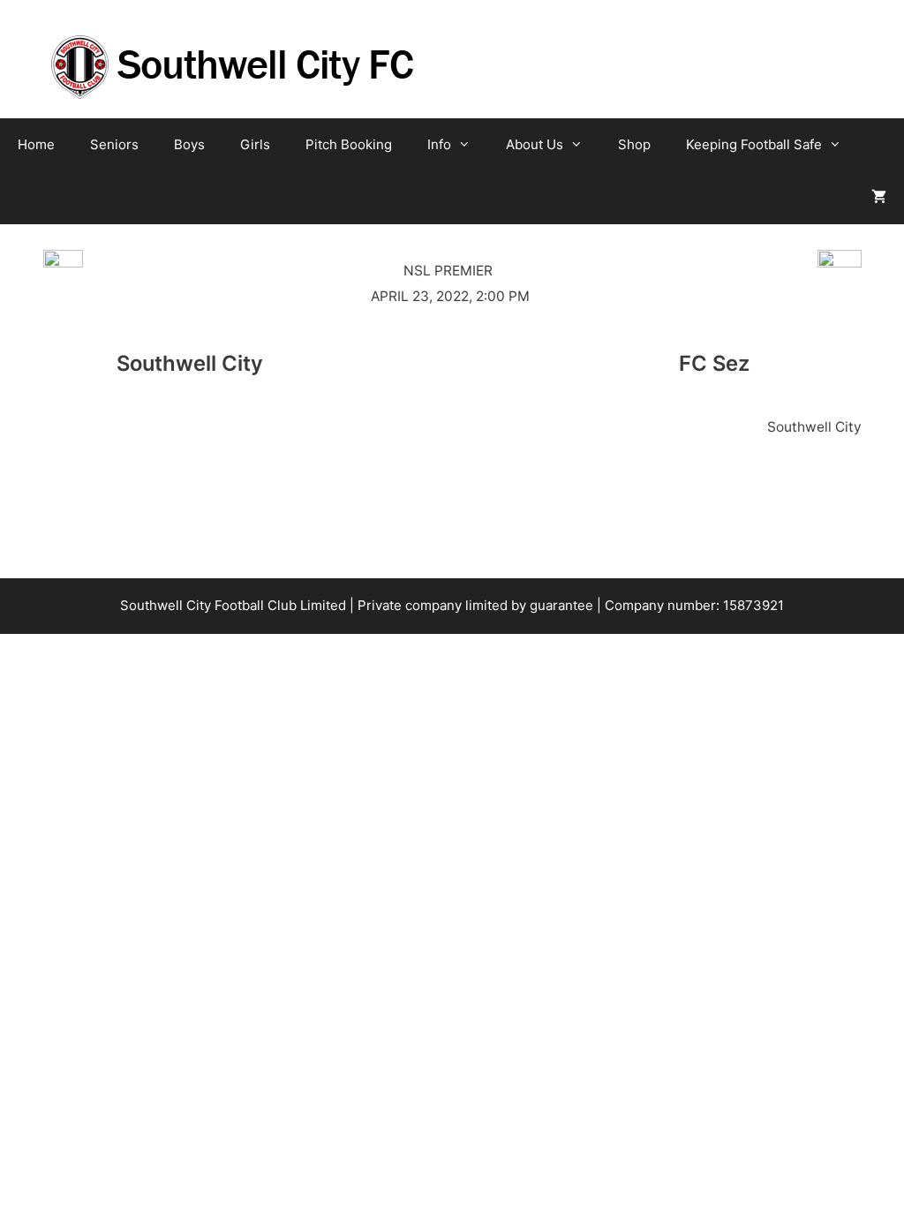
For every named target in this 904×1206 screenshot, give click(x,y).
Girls (255, 144)
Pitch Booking (348, 144)
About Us (534, 144)
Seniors (114, 144)
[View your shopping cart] (879, 197)
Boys (189, 144)
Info (439, 144)
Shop (634, 144)
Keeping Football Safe (754, 144)
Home (36, 144)
